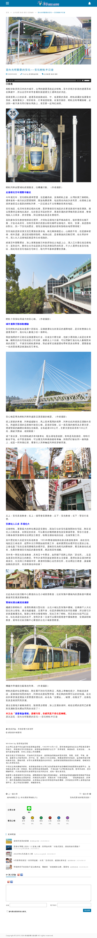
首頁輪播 (30, 12)
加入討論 (12, 875)
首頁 (7, 12)
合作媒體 (16, 12)
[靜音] (83, 80)
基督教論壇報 (33, 74)
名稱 (7, 905)
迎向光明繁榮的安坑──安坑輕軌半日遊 (37, 716)
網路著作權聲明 (15, 732)
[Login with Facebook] (21, 875)
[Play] (7, 80)
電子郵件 (53, 905)
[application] (48, 80)
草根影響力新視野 (25, 729)
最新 (25, 12)
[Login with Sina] (19, 875)
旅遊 (21, 12)
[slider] (87, 80)
